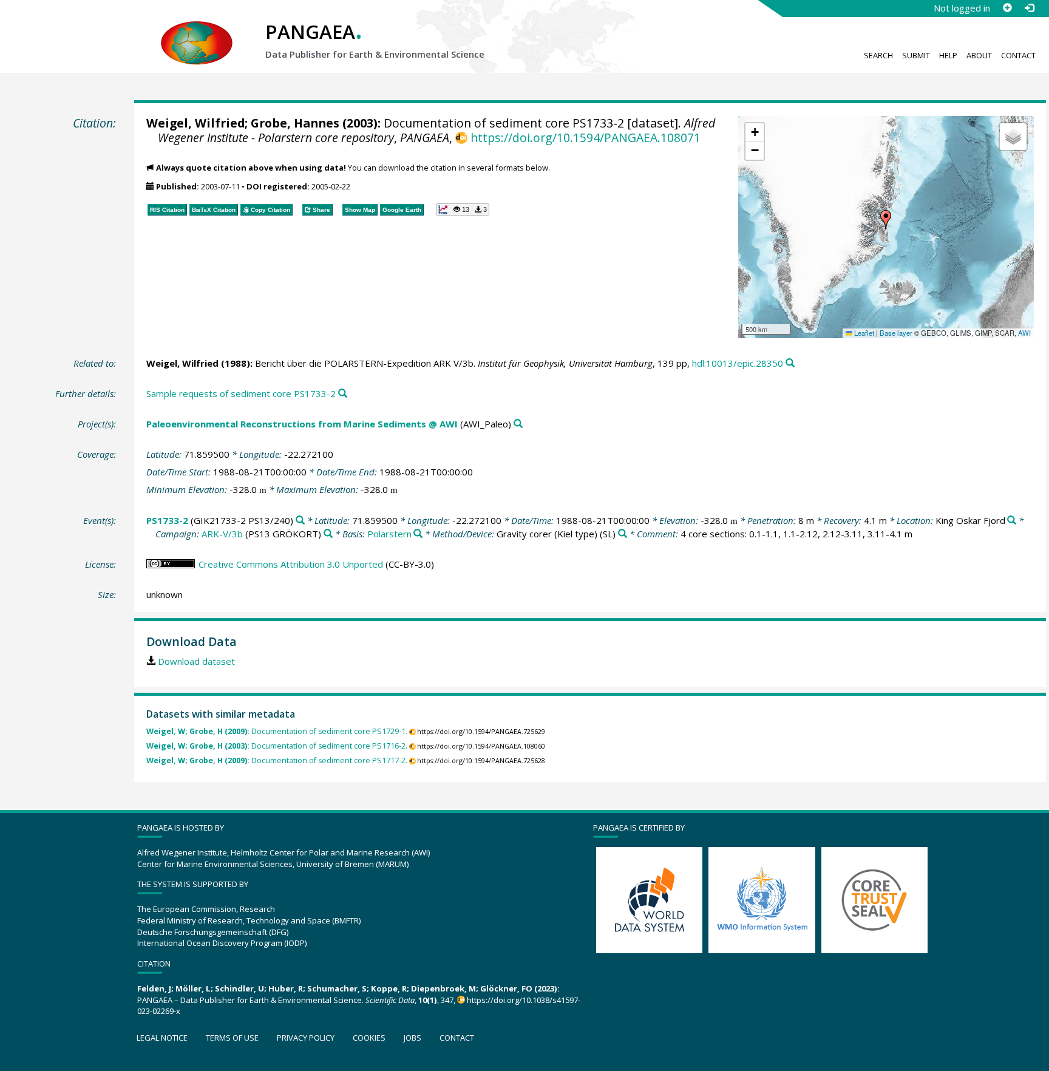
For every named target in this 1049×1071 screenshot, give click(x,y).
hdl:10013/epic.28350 (737, 363)
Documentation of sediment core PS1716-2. (276, 746)
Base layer (896, 333)
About (979, 55)
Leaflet (863, 333)
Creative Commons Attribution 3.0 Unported (291, 564)
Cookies (369, 1037)
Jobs (412, 1037)
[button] (885, 219)
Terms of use (232, 1037)
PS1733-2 (167, 520)
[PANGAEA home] (197, 31)
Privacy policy (305, 1037)
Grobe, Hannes (295, 123)
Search (878, 55)
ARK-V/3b (222, 534)
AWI (1024, 333)
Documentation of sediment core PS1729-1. (276, 731)
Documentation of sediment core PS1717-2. (276, 760)
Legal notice (162, 1037)
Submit (916, 55)
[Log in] (1029, 8)
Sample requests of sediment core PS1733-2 (241, 393)
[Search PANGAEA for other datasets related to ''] (328, 534)
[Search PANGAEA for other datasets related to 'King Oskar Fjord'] (1011, 520)
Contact (1018, 55)
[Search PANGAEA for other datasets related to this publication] (790, 363)
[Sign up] (1007, 8)
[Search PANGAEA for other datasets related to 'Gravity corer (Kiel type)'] (622, 534)
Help (948, 55)
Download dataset (196, 661)
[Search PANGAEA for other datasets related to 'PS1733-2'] (300, 520)
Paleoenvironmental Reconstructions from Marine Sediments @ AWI (302, 424)
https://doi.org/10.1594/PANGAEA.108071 (585, 137)
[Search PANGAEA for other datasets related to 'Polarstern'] (418, 534)
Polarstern (389, 534)
